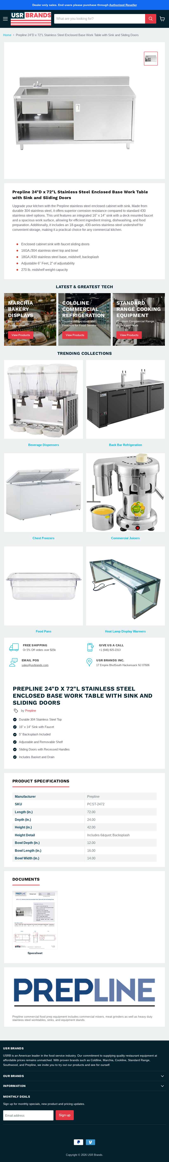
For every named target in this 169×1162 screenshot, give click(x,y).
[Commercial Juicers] (125, 492)
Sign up (64, 1115)
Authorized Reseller (123, 5)
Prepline (30, 710)
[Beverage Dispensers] (43, 399)
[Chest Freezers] (43, 492)
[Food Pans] (43, 585)
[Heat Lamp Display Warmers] (125, 585)
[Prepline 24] (150, 58)
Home (7, 35)
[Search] (150, 19)
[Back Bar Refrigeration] (125, 399)
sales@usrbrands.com (35, 665)
